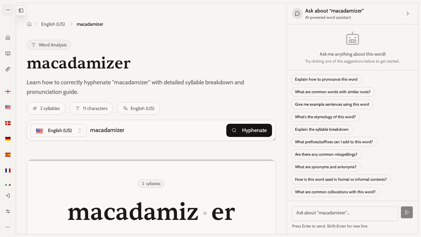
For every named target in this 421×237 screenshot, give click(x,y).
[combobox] (59, 130)
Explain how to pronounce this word (326, 79)
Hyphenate (254, 130)
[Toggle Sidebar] (15, 118)
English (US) (53, 24)
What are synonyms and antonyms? (326, 166)
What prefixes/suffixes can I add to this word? (334, 141)
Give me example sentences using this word (332, 104)
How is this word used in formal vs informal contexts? (341, 179)
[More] (8, 227)
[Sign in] (8, 195)
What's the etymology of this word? (325, 116)
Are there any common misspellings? (326, 154)
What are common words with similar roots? (333, 91)
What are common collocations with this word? (335, 191)
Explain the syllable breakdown (322, 129)
